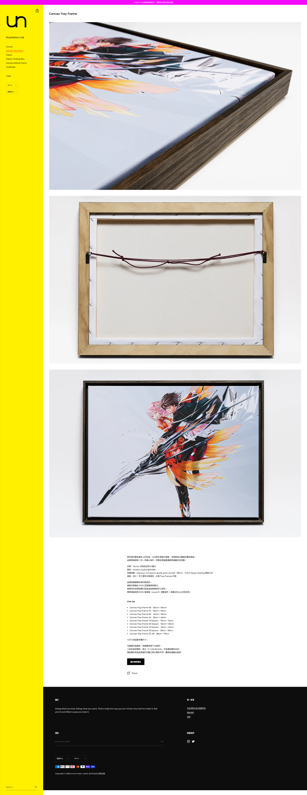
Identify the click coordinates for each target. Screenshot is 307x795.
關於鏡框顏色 (135, 662)
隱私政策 (190, 712)
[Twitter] (193, 741)
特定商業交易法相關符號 (196, 708)
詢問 (188, 717)
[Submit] (36, 787)
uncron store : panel (79, 773)
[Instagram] (188, 741)
